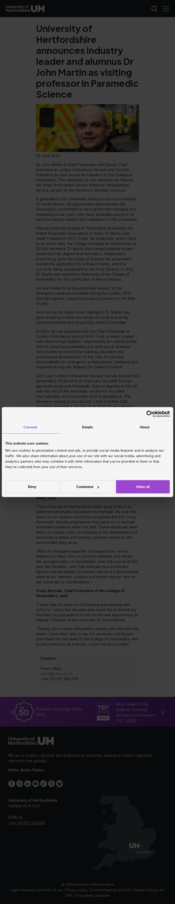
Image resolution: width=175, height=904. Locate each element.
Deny (32, 487)
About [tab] (145, 427)
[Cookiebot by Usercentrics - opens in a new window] (150, 413)
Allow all (143, 487)
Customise (84, 487)
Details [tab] (87, 427)
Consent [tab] (30, 427)
